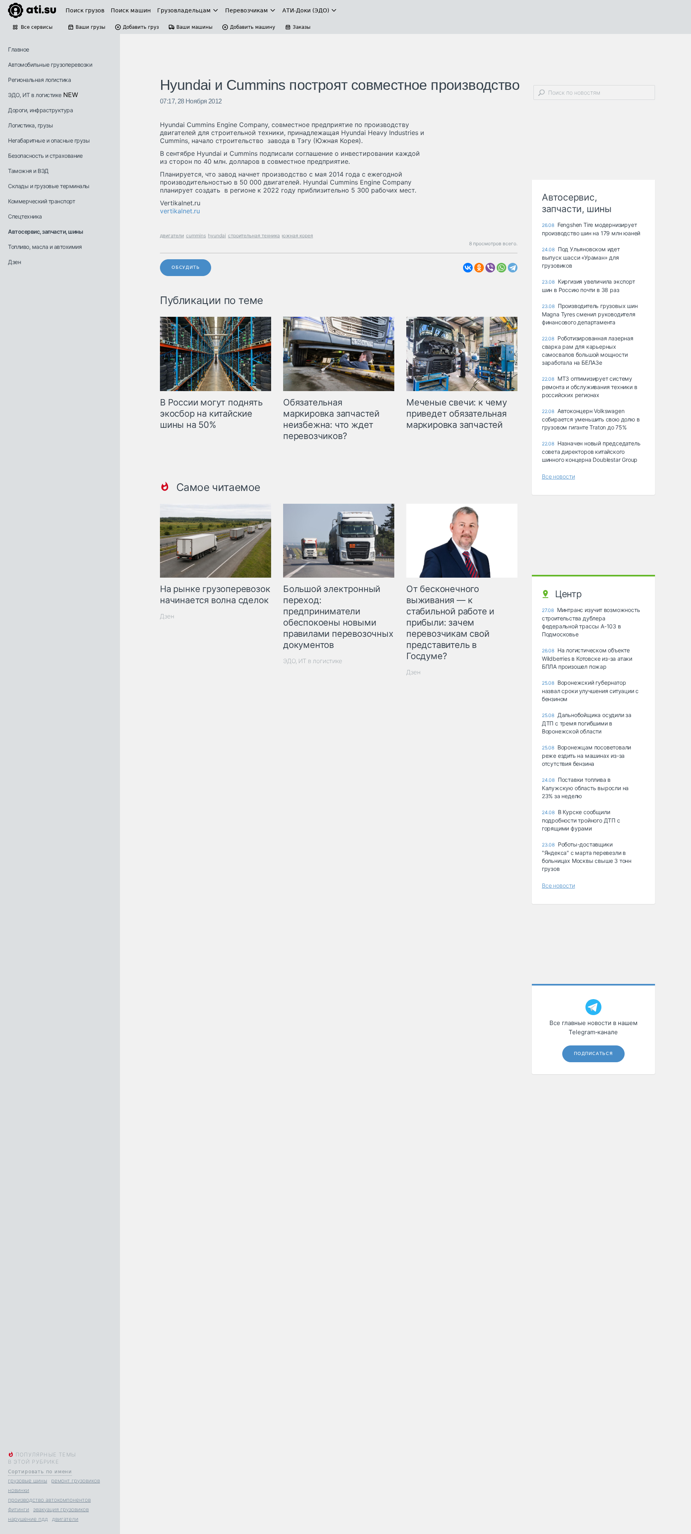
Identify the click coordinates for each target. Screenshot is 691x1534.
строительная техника (254, 235)
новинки (18, 1490)
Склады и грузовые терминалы (49, 186)
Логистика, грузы (30, 125)
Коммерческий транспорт (41, 201)
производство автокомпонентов (49, 1499)
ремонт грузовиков (75, 1480)
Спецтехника (25, 216)
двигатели (65, 1519)
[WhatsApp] (501, 267)
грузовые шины (27, 1480)
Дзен (14, 261)
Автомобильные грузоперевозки (50, 64)
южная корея (297, 235)
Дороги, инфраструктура (40, 110)
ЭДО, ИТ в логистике (35, 94)
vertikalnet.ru (180, 211)
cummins (196, 235)
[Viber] (490, 267)
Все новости (558, 476)
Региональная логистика (39, 79)
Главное (18, 49)
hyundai (217, 235)
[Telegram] (512, 267)
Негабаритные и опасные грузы (49, 140)
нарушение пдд (28, 1519)
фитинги (18, 1509)
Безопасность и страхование (45, 155)
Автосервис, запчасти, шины (45, 231)
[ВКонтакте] (468, 267)
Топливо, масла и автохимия (45, 246)
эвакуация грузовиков (61, 1509)
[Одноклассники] (479, 267)
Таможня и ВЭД (28, 170)
